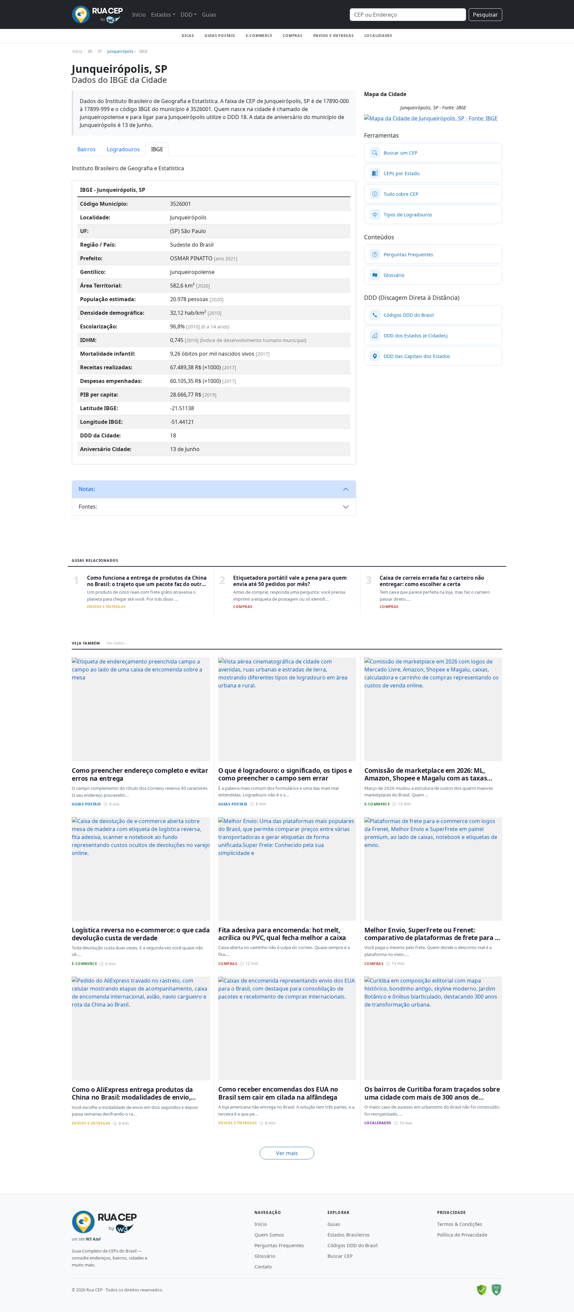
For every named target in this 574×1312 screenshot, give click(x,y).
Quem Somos (269, 1235)
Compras (292, 35)
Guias (209, 14)
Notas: (87, 489)
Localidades (378, 35)
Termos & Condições (459, 1224)
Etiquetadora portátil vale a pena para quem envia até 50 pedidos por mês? (290, 580)
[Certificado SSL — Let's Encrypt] (496, 1290)
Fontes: (88, 506)
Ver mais (287, 1153)
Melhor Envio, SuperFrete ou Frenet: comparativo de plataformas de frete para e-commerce (432, 937)
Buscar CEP (340, 1256)
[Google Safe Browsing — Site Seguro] (482, 1290)
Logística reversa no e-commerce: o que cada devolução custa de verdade (141, 933)
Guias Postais (220, 35)
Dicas (188, 35)
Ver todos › (117, 643)
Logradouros (123, 149)
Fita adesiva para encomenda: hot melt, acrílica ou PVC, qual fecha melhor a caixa (282, 933)
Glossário (264, 1256)
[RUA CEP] (97, 14)
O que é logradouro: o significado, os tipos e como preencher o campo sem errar (285, 774)
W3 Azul (93, 1239)
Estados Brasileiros (349, 1235)
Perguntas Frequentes (279, 1245)
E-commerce (259, 35)
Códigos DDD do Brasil (353, 1245)
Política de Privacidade (462, 1235)
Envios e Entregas (333, 35)
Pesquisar (485, 14)
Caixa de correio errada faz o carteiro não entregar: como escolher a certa (432, 580)
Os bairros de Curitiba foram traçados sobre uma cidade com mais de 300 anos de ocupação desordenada (432, 1097)
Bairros (86, 149)
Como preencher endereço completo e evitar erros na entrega (140, 774)
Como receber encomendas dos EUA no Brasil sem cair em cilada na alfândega (278, 1093)
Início (139, 14)
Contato (263, 1266)
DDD (187, 14)
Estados (161, 14)
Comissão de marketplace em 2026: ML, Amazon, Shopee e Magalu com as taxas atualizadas (425, 778)
